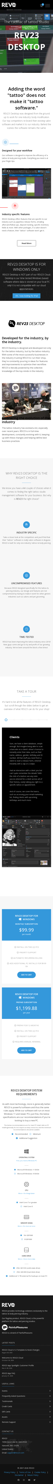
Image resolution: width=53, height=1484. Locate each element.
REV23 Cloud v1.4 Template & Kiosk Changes (20, 1350)
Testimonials (7, 1401)
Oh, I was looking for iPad (26, 295)
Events (4, 1391)
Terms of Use (25, 1472)
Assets (4, 1417)
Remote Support (9, 1422)
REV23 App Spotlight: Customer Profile (18, 1365)
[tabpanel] (26, 793)
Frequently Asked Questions (13, 1396)
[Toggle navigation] (47, 6)
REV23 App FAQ (8, 1373)
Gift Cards (6, 1411)
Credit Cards (7, 1406)
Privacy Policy (9, 1472)
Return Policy (32, 1475)
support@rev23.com (15, 1453)
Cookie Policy (40, 1472)
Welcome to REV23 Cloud (12, 1357)
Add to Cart (26, 975)
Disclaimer (19, 1475)
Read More (26, 243)
